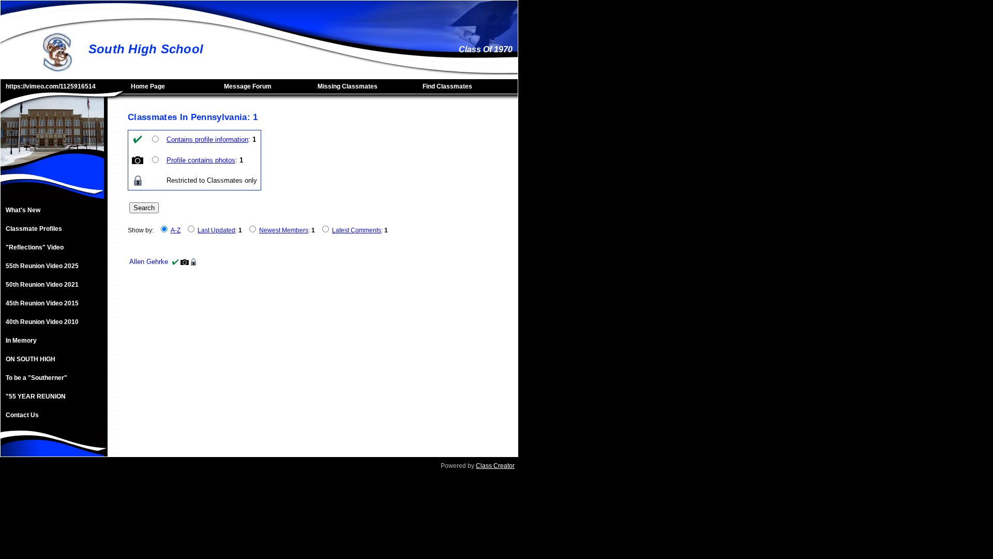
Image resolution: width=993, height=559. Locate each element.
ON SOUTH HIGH (30, 359)
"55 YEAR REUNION (36, 396)
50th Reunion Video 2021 (42, 284)
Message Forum (248, 86)
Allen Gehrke (148, 262)
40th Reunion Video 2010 (42, 322)
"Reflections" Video (35, 247)
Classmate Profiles (34, 228)
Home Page (148, 86)
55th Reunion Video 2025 (42, 266)
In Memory (21, 340)
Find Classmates (447, 86)
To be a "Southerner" (36, 377)
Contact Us (22, 415)
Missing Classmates (348, 86)
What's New (23, 210)
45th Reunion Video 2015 (42, 303)
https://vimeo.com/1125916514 (51, 86)
